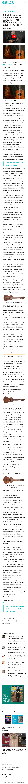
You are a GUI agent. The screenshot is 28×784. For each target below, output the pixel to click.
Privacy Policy (6, 777)
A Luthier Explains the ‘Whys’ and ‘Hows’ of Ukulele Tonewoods (16, 664)
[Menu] (25, 3)
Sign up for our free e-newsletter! (11, 767)
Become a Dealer (6, 774)
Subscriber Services (7, 764)
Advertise (4, 772)
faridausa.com (7, 603)
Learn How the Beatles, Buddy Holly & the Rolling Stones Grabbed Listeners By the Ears (16, 649)
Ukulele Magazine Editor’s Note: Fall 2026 (12, 727)
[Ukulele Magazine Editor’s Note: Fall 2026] (14, 719)
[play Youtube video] (14, 37)
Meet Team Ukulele (7, 769)
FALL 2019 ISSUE (8, 65)
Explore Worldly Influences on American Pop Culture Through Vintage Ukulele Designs (17, 673)
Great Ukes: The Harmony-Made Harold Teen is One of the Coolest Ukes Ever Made (15, 609)
